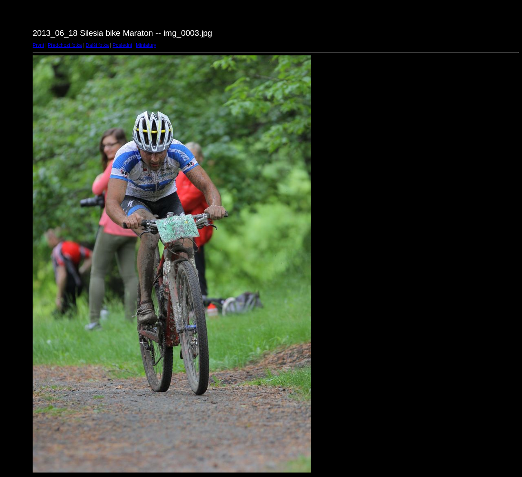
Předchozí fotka (65, 45)
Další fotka (97, 45)
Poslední (122, 45)
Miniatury (146, 45)
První (38, 45)
